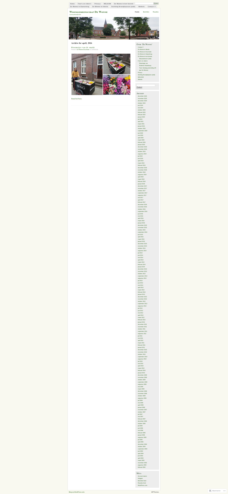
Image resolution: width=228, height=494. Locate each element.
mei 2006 (140, 430)
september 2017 (142, 193)
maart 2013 (141, 290)
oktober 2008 (141, 395)
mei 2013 (140, 285)
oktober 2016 (141, 209)
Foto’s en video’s (84, 4)
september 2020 (142, 130)
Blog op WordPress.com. (77, 492)
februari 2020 (141, 142)
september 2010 (142, 356)
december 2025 (142, 96)
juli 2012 (140, 308)
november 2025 (142, 98)
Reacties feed (142, 483)
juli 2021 (140, 119)
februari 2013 (141, 292)
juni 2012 (140, 310)
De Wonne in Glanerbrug (79, 6)
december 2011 (142, 324)
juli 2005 (140, 439)
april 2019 (140, 160)
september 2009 (142, 382)
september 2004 (142, 449)
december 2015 (142, 225)
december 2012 (142, 296)
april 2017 (140, 200)
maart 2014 (141, 262)
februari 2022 (141, 114)
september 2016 (142, 211)
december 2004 (142, 444)
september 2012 (142, 303)
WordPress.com (142, 485)
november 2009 (142, 377)
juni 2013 (140, 283)
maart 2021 (141, 124)
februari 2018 (141, 181)
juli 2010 (140, 361)
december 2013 (142, 269)
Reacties (156, 12)
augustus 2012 (142, 306)
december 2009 (142, 375)
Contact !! (152, 6)
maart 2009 (141, 389)
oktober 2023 (141, 110)
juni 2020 (140, 133)
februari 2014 (141, 264)
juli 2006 (140, 425)
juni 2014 (140, 255)
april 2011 (140, 340)
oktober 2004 (141, 446)
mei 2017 (140, 197)
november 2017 (142, 188)
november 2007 (142, 409)
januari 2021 (141, 126)
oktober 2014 (141, 248)
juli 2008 (140, 400)
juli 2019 (140, 156)
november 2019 (142, 149)
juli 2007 (140, 414)
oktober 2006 (141, 423)
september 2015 (142, 232)
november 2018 (142, 170)
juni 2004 (140, 451)
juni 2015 (140, 234)
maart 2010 (141, 368)
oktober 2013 (141, 273)
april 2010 (140, 366)
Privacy (98, 4)
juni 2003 (140, 455)
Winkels (141, 6)
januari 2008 (141, 407)
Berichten (146, 12)
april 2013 (140, 287)
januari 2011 (141, 347)
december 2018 (142, 167)
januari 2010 (141, 372)
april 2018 (140, 177)
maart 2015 (141, 239)
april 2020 (140, 137)
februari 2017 (141, 202)
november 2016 (142, 206)
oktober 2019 (141, 151)
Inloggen (140, 478)
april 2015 (140, 236)
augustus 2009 (142, 384)
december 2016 (142, 204)
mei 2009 (140, 386)
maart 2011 (141, 343)
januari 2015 (141, 241)
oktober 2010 (141, 354)
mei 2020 (140, 135)
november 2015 (142, 227)
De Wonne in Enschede (144, 51)
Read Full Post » (76, 99)
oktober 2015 (141, 230)
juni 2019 (140, 158)
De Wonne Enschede (83, 49)
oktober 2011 (141, 329)
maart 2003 (141, 460)
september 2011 (142, 331)
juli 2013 (140, 280)
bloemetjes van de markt (83, 47)
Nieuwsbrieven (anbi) (145, 58)
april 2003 (140, 458)
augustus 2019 (142, 154)
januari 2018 (141, 183)
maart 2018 (141, 179)
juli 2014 (140, 253)
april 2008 (140, 405)
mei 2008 (140, 402)
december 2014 (142, 243)
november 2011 (142, 326)
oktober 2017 (141, 190)
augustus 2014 (142, 250)
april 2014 (140, 260)
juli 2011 (140, 336)
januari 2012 (141, 322)
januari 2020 (141, 144)
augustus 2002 (142, 465)
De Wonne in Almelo (100, 6)
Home (72, 4)
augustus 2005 (142, 437)
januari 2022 (141, 117)
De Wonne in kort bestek (123, 4)
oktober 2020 (141, 128)
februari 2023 (141, 112)
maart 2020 (141, 140)
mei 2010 (140, 363)
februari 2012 (141, 319)
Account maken (142, 476)
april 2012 (140, 315)
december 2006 (142, 421)
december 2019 (142, 147)
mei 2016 (140, 216)
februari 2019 (141, 165)
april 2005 (140, 442)
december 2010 (142, 349)
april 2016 (140, 218)
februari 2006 (141, 432)
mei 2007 (140, 416)
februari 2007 (141, 419)
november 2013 (142, 271)
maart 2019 (141, 163)
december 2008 (142, 391)
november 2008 (142, 393)
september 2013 (142, 276)
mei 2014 (140, 257)
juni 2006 (140, 428)
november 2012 (142, 299)
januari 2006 (141, 435)
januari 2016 (141, 223)
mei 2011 (140, 338)
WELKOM (107, 4)
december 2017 (142, 186)
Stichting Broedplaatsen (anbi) (123, 6)
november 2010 (142, 352)
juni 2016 (140, 213)
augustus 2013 (142, 278)
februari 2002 (141, 467)
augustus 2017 (142, 195)
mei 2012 (140, 313)
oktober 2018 (141, 172)
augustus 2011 (142, 333)
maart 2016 (141, 220)
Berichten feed (142, 480)
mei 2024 (140, 107)
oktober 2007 (141, 412)
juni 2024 (140, 105)
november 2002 (142, 462)
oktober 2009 (141, 379)
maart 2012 (141, 317)
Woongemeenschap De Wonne (88, 12)
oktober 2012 (141, 301)
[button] (87, 74)
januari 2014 (141, 266)
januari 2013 (141, 294)
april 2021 (140, 121)
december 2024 (142, 100)
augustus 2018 (142, 174)
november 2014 (142, 246)
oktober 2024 (141, 103)
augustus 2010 (142, 359)
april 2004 (140, 453)
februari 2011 (141, 345)
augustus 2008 (142, 398)
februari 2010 (141, 370)
